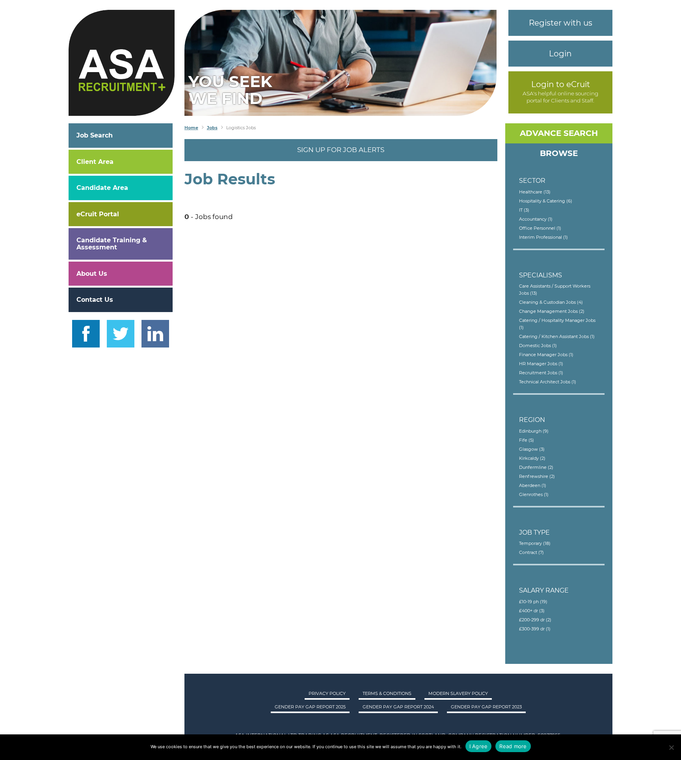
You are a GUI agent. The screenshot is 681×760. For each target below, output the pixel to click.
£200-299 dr (535, 619)
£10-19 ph (533, 601)
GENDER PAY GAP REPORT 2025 (310, 707)
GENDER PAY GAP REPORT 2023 (486, 707)
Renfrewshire (537, 476)
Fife (526, 440)
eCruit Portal (97, 214)
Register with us (560, 23)
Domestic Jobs (538, 345)
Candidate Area (102, 187)
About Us (91, 273)
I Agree (478, 746)
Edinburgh (534, 431)
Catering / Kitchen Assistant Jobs (557, 336)
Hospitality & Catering (545, 201)
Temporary (535, 543)
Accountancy (536, 219)
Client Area (95, 161)
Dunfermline (536, 467)
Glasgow (532, 449)
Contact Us (94, 299)
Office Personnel (540, 228)
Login (560, 53)
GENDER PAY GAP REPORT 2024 (398, 707)
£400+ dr (532, 610)
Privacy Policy (327, 693)
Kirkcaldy (532, 458)
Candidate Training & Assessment (111, 243)
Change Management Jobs (551, 311)
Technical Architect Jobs (547, 382)
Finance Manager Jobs (546, 354)
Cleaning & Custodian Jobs (551, 302)
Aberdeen (532, 485)
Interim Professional (543, 237)
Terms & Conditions (387, 693)
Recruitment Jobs (541, 372)
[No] (671, 747)
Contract (531, 552)
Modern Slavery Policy (458, 693)
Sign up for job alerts (340, 150)
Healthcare (535, 192)
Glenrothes (534, 494)
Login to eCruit (560, 84)
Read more (513, 746)
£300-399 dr (535, 629)
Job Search (94, 135)
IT (524, 210)
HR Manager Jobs (541, 363)
